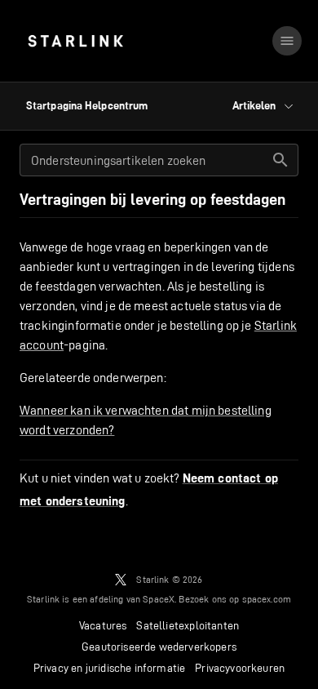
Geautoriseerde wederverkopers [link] (159, 646)
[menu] (287, 41)
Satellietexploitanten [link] (187, 625)
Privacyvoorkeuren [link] (240, 667)
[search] (280, 160)
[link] (75, 41)
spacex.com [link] (267, 598)
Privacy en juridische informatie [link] (109, 667)
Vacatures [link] (103, 625)
